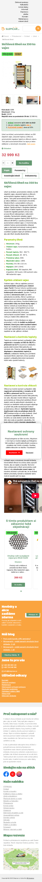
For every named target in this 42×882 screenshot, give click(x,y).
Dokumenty (31, 176)
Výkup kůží (6, 694)
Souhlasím (13, 453)
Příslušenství (16, 36)
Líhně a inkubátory (10, 796)
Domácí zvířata (9, 818)
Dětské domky (8, 808)
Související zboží (12, 176)
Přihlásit (32, 615)
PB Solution (30, 878)
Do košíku (24, 163)
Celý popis (31, 144)
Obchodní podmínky (10, 689)
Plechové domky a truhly (12, 799)
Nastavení (29, 453)
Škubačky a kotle (9, 822)
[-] (3, 162)
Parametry (20, 170)
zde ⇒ (28, 125)
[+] (12, 162)
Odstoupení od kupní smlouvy (14, 687)
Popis (6, 170)
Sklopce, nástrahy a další (12, 829)
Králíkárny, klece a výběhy (12, 794)
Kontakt (25, 17)
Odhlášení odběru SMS (11, 691)
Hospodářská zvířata (11, 815)
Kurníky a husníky (9, 791)
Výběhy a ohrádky (10, 825)
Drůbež (27, 36)
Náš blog (8, 634)
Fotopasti (7, 827)
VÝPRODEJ (7, 787)
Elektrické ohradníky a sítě (13, 813)
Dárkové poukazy (21, 2)
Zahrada (6, 820)
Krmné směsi (8, 806)
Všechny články (10, 655)
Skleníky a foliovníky (10, 801)
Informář (24, 9)
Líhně (35, 36)
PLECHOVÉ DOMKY (15, 127)
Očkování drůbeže (9, 696)
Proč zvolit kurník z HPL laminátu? (17, 639)
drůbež (10, 123)
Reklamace (6, 685)
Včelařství (7, 810)
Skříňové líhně (7, 39)
